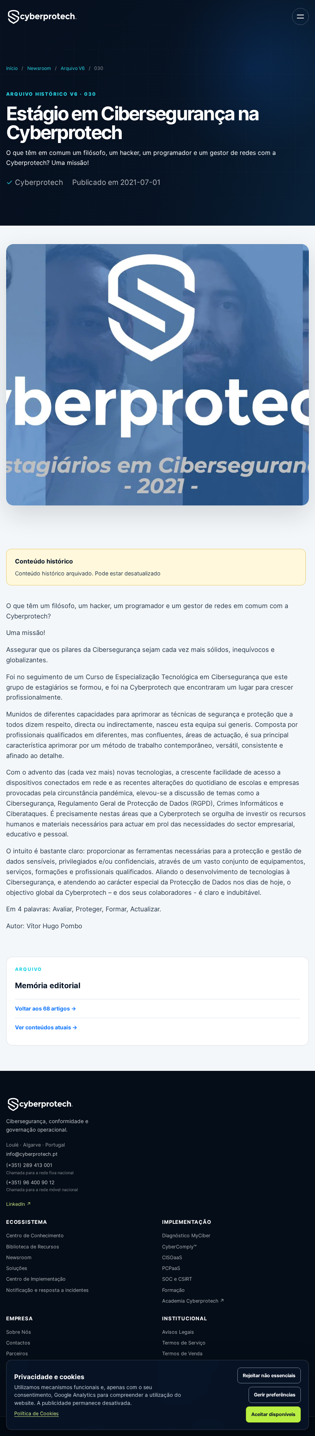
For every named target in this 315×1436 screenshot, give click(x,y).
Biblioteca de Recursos (32, 1247)
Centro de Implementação (36, 1279)
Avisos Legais (178, 1332)
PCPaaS (171, 1268)
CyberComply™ (179, 1247)
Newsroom (39, 68)
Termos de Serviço (184, 1343)
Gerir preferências (274, 1395)
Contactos (18, 1343)
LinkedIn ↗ (18, 1204)
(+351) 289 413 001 (29, 1165)
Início (12, 68)
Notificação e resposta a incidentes (47, 1290)
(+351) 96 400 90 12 (30, 1182)
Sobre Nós (18, 1332)
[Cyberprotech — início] (42, 16)
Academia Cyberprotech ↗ (193, 1301)
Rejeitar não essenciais (269, 1375)
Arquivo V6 (73, 68)
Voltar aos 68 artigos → (45, 1008)
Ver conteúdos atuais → (46, 1027)
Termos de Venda (182, 1353)
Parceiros (17, 1353)
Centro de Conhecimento (35, 1235)
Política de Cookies (36, 1413)
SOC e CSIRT (177, 1279)
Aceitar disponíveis (273, 1414)
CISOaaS (172, 1257)
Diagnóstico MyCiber (186, 1235)
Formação (173, 1290)
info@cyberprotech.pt (32, 1154)
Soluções (16, 1268)
